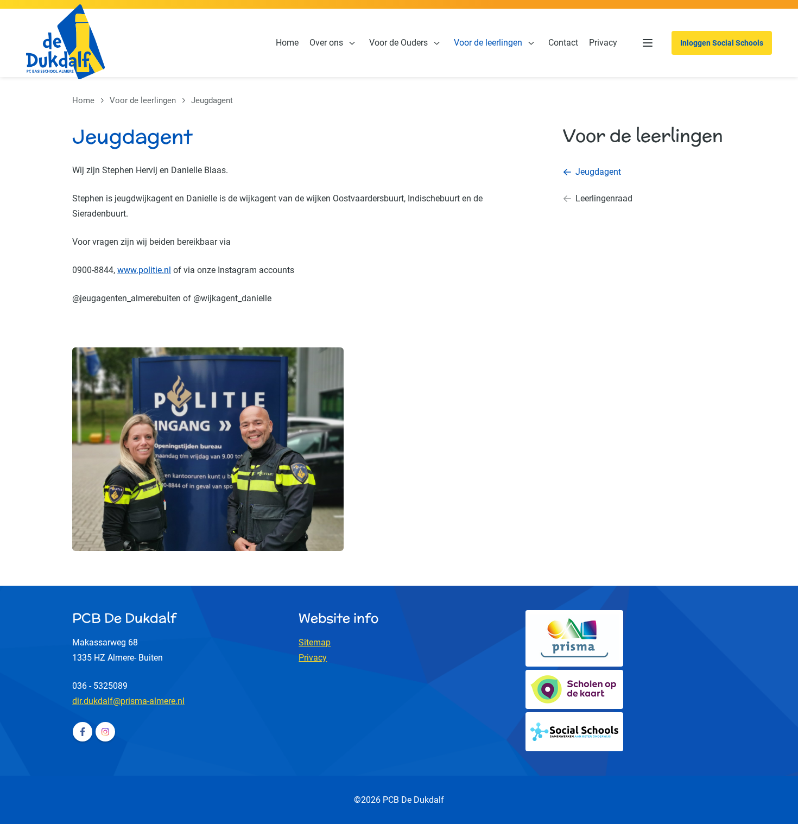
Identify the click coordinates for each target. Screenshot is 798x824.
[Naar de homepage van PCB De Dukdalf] (65, 43)
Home (287, 42)
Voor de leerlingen (488, 42)
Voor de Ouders (398, 42)
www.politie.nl (144, 270)
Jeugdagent (598, 172)
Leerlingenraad (603, 198)
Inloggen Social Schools (721, 43)
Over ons (326, 42)
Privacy (603, 42)
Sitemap (315, 642)
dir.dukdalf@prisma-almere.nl (128, 701)
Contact (563, 42)
